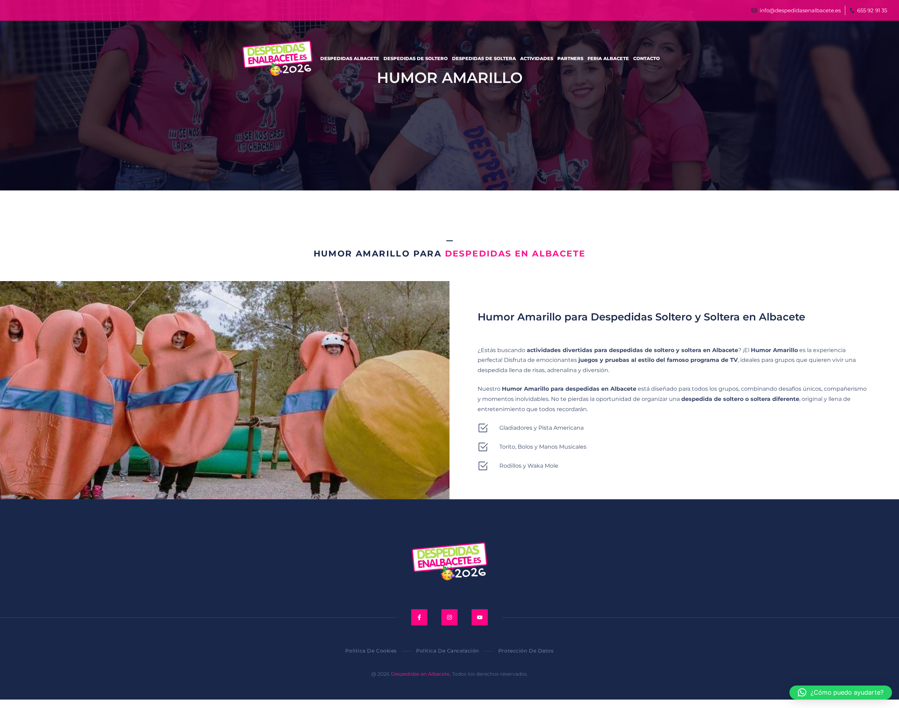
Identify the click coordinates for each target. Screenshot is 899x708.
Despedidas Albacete (349, 58)
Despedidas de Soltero (415, 58)
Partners (570, 58)
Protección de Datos (526, 651)
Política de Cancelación (447, 651)
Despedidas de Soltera (484, 58)
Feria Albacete (608, 58)
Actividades (536, 58)
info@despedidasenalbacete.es (800, 10)
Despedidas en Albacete (420, 674)
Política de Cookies (371, 651)
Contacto (646, 58)
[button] (840, 693)
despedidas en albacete (515, 253)
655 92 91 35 (872, 10)
